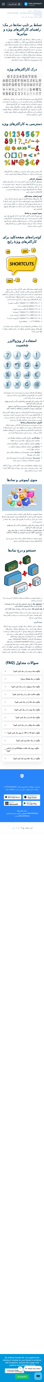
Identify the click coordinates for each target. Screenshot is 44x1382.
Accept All (22, 1377)
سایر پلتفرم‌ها (22, 811)
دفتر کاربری (13, 4)
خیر (13, 828)
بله (19, 828)
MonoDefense (24, 816)
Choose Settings (14, 1371)
